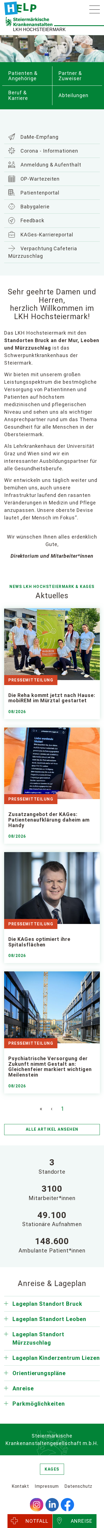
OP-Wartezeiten (39, 179)
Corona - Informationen (48, 151)
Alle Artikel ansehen (52, 1129)
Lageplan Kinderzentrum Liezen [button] (56, 1358)
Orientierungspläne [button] (39, 1373)
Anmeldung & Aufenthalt (50, 165)
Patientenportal (39, 193)
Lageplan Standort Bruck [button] (47, 1303)
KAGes (52, 1469)
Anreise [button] (23, 1388)
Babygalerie (34, 206)
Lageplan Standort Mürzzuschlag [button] (38, 1338)
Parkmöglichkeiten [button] (38, 1403)
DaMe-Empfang (38, 137)
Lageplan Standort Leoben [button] (49, 1319)
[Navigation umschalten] (94, 9)
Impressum (47, 1486)
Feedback (31, 220)
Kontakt (20, 1486)
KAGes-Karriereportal (46, 235)
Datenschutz (78, 1486)
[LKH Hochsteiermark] (20, 8)
